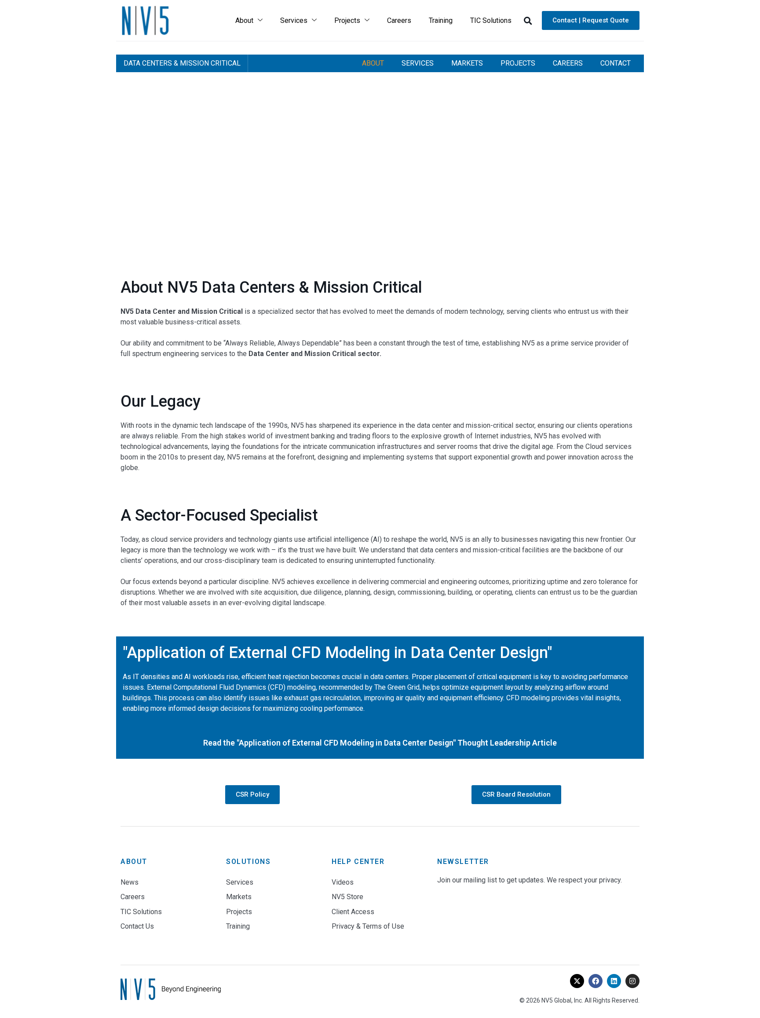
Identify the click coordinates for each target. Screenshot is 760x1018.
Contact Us (137, 926)
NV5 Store (347, 897)
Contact (615, 63)
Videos (343, 882)
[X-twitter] (577, 981)
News (130, 882)
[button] (527, 20)
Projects (347, 20)
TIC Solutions (491, 20)
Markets (467, 63)
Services (293, 20)
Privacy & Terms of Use (368, 926)
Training (441, 20)
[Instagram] (632, 981)
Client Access (353, 912)
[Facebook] (595, 981)
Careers (399, 20)
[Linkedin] (614, 981)
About (244, 20)
